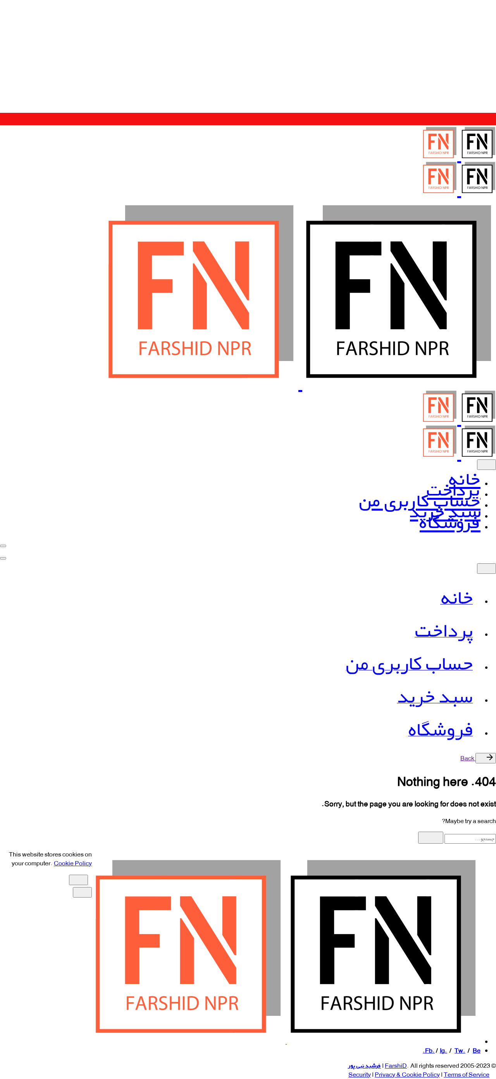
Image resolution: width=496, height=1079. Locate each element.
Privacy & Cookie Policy (407, 1074)
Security (359, 1074)
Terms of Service (466, 1074)
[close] (486, 464)
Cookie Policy (73, 863)
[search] (430, 838)
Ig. (443, 1050)
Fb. (430, 1050)
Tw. (460, 1050)
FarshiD (396, 1065)
